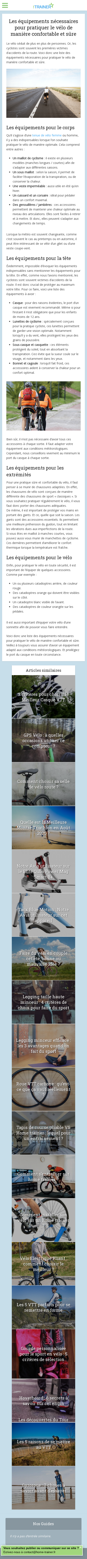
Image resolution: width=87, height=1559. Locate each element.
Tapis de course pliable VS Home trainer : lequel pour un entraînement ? (43, 1133)
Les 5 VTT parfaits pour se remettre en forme (43, 1307)
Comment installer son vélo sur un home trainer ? (43, 1220)
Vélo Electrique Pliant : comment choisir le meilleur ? (43, 1263)
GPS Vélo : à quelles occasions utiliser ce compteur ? (43, 740)
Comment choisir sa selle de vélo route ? (43, 784)
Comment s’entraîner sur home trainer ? (43, 1176)
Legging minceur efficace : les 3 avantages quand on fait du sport (43, 1045)
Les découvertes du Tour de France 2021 (43, 1422)
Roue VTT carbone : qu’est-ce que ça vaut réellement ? (43, 1089)
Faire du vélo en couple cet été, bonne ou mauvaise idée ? (43, 958)
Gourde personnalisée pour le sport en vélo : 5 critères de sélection (43, 1354)
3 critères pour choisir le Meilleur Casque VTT (43, 696)
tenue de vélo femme (47, 135)
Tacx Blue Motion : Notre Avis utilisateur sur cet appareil (43, 915)
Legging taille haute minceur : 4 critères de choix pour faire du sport (43, 1002)
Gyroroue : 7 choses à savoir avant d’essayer (43, 1487)
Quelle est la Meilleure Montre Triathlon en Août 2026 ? (43, 827)
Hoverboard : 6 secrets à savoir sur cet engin (43, 1400)
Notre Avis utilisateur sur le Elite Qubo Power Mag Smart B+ (43, 871)
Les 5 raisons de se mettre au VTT (43, 1444)
